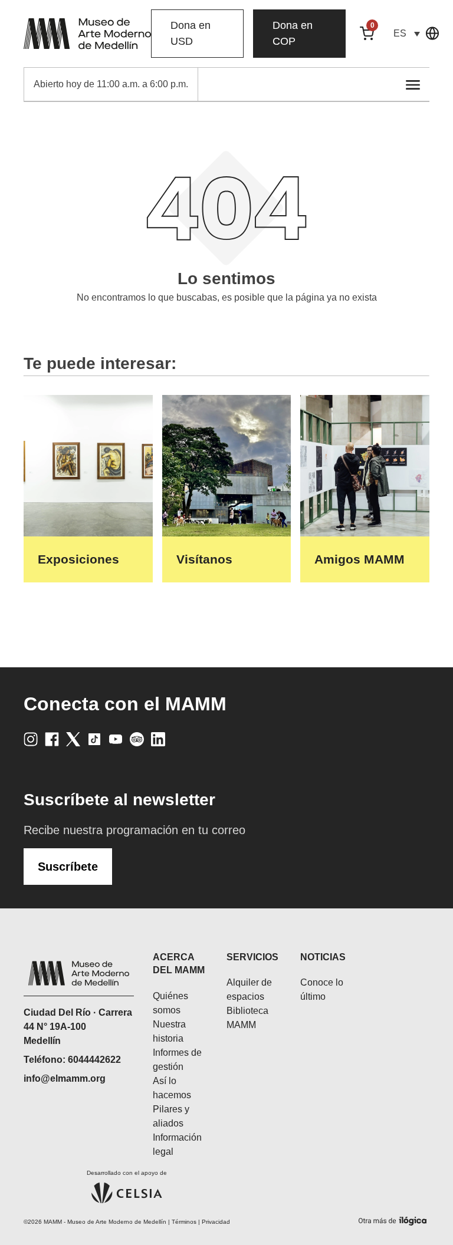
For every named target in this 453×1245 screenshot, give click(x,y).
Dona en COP (293, 33)
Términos (184, 1221)
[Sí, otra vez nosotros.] (394, 1219)
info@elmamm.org (65, 1078)
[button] (406, 33)
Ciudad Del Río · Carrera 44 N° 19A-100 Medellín (78, 1026)
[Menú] (412, 84)
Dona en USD (190, 33)
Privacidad (216, 1221)
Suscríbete (68, 866)
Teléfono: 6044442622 (72, 1060)
